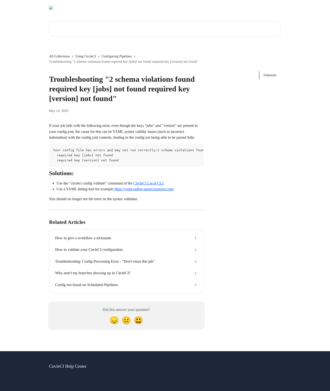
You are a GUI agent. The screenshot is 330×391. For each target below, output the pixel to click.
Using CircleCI (85, 56)
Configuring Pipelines (117, 56)
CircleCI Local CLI (148, 183)
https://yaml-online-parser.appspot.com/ (144, 189)
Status (222, 7)
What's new (269, 7)
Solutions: (270, 75)
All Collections (59, 56)
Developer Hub (244, 7)
